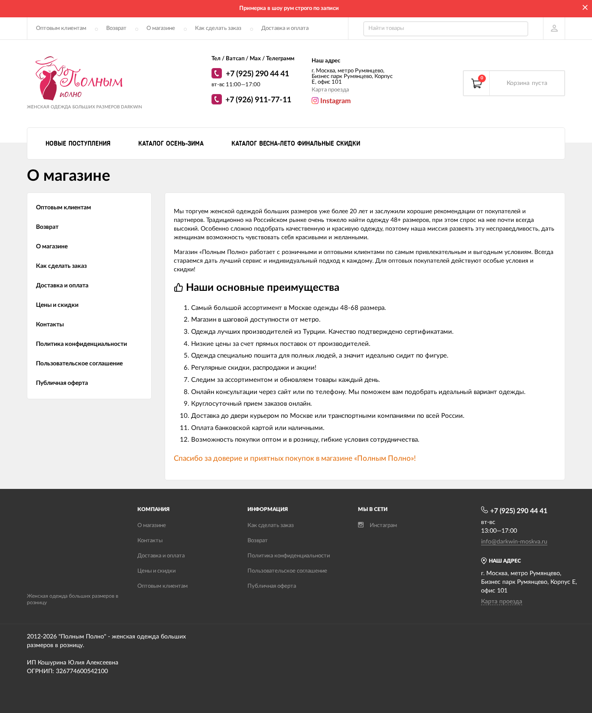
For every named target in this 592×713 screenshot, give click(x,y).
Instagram (335, 101)
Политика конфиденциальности (81, 344)
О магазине (160, 28)
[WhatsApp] (217, 75)
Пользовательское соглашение (79, 364)
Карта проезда (330, 90)
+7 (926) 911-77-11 (258, 100)
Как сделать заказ (218, 28)
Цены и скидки (57, 305)
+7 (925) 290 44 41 (257, 74)
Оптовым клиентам (61, 28)
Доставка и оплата (285, 28)
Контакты (50, 325)
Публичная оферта (62, 383)
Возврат (116, 28)
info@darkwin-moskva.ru (514, 542)
